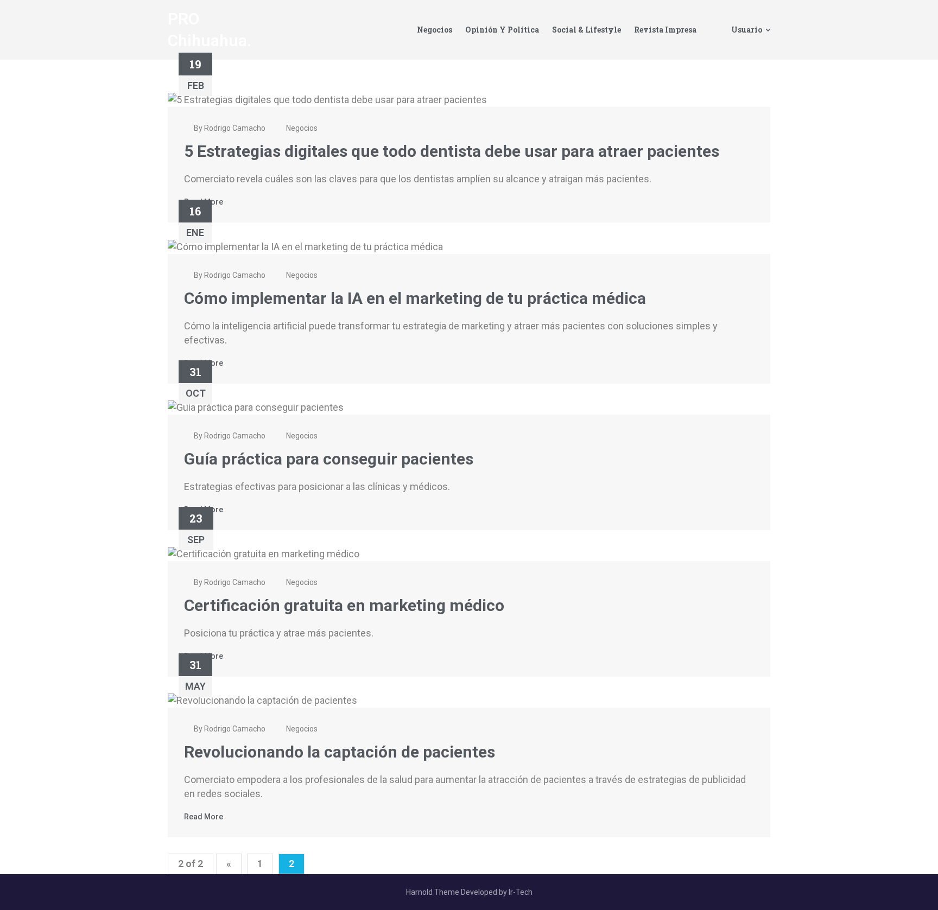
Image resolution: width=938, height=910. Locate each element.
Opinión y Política (502, 29)
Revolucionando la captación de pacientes (339, 751)
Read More (203, 816)
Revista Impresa (665, 29)
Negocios (434, 29)
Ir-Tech (521, 892)
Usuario (746, 29)
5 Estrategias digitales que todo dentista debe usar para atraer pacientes (451, 151)
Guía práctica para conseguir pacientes (328, 458)
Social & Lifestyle (586, 29)
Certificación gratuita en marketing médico (344, 605)
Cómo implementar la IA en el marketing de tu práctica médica (415, 298)
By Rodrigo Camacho (228, 128)
